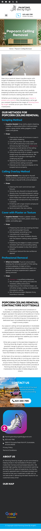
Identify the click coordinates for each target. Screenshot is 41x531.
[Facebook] (2, 1)
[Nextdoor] (9, 1)
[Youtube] (6, 1)
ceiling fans (33, 146)
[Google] (16, 1)
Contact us (13, 279)
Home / (11, 49)
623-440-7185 (28, 14)
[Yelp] (13, 1)
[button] (6, 15)
